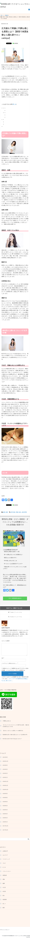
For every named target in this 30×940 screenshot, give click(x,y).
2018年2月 (5, 817)
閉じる (14, 104)
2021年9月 (5, 757)
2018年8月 (5, 797)
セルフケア (5, 855)
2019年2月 (5, 773)
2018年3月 (5, 813)
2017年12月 (5, 825)
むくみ (4, 867)
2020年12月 (5, 761)
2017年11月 (5, 830)
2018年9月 (5, 793)
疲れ (4, 895)
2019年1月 (5, 777)
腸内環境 (24, 512)
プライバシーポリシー (4, 929)
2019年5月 (5, 765)
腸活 (7, 512)
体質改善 (5, 875)
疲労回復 (12, 512)
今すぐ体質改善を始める (15, 598)
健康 (4, 512)
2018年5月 (5, 805)
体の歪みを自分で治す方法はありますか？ (12, 738)
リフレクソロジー (7, 871)
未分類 (4, 891)
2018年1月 (5, 821)
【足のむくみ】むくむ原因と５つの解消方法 (13, 730)
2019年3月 (5, 769)
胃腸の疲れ (19, 512)
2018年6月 (5, 801)
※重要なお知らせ (7, 720)
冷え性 (4, 887)
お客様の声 (5, 851)
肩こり (4, 903)
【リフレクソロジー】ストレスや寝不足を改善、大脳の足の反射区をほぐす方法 (16, 725)
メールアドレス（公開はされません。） (9, 663)
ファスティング (6, 859)
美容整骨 (5, 899)
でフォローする (16, 612)
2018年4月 (5, 809)
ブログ (4, 863)
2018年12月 (5, 781)
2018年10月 (5, 789)
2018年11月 (5, 785)
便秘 (4, 879)
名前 (2, 658)
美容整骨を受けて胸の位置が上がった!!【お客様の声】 (15, 734)
